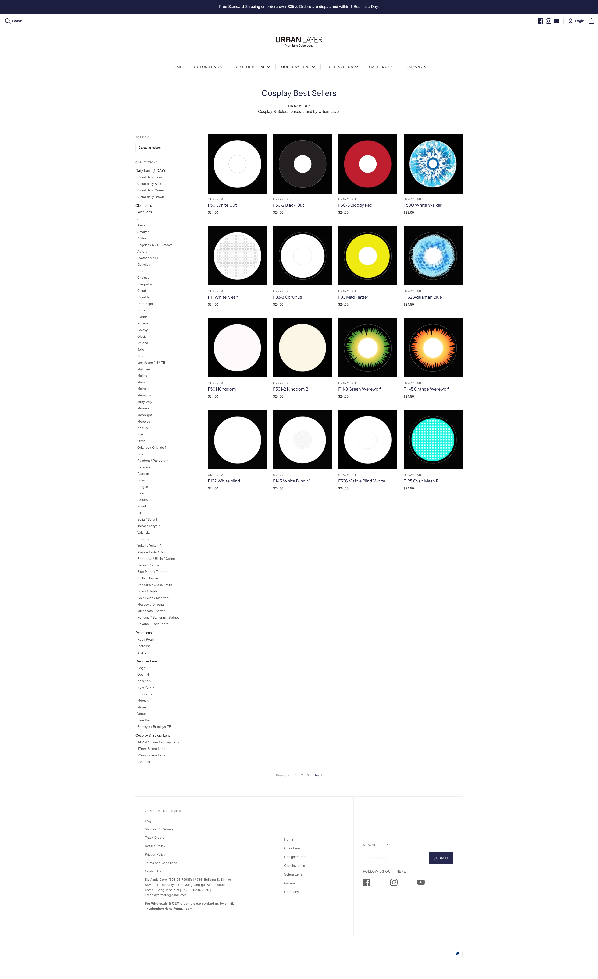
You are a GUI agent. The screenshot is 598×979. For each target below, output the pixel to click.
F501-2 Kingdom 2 (290, 389)
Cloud (141, 290)
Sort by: (142, 137)
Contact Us (153, 871)
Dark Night (145, 304)
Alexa (141, 225)
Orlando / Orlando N (152, 447)
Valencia (143, 532)
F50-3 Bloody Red (355, 205)
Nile (140, 434)
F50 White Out (222, 205)
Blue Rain (144, 720)
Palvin (141, 454)
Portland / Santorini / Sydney (158, 617)
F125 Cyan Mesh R (421, 481)
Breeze (142, 271)
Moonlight (144, 415)
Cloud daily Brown (150, 197)
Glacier (142, 336)
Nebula (142, 428)
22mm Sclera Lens (151, 755)
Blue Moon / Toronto (152, 572)
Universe (143, 539)
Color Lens (206, 67)
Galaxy (142, 330)
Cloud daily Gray (149, 177)
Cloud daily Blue (149, 184)
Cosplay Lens (296, 67)
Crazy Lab (217, 199)
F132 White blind (224, 481)
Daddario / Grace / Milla (154, 585)
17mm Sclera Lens (151, 748)
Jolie (140, 349)
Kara (140, 356)
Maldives (143, 369)
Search (17, 21)
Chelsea (143, 277)
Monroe (143, 408)
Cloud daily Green (150, 190)
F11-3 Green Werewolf (359, 389)
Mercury (143, 700)
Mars (141, 382)
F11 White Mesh (223, 297)
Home (177, 67)
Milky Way (144, 402)
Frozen (142, 323)
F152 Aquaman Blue (423, 297)
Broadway (144, 694)
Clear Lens (143, 206)
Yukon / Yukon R (149, 545)
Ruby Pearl (145, 639)
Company (413, 67)
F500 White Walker (423, 205)
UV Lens (143, 762)
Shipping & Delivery (159, 829)
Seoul (141, 506)
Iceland (142, 343)
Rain (140, 493)
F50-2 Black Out (288, 205)
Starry (141, 652)
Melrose (143, 389)
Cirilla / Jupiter (147, 578)
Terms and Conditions (161, 863)
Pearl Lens (143, 633)
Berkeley (143, 264)
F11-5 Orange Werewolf (426, 389)
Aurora (142, 251)
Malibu (142, 375)
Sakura (142, 500)
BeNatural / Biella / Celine (156, 558)
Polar (141, 480)
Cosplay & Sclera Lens (153, 735)
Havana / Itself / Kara (152, 624)
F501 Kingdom (222, 389)
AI (138, 219)
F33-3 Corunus (287, 297)
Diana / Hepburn (149, 591)
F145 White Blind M (291, 481)
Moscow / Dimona (150, 604)
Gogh (141, 668)
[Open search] (8, 21)
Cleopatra (144, 284)
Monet (142, 707)
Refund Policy (155, 846)
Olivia (141, 441)
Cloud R (143, 297)
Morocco (143, 421)
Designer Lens (250, 67)
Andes (142, 238)
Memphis (144, 395)
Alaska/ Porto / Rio (151, 552)
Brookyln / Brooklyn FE (154, 727)
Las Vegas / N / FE (151, 362)
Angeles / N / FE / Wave (154, 245)
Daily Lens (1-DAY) (150, 171)
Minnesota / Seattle (151, 611)
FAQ (148, 821)
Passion (143, 473)
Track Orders (154, 837)
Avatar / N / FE (148, 258)
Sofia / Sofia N (147, 519)
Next (318, 775)
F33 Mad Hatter (353, 297)
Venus (141, 713)
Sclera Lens (339, 67)
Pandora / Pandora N (153, 460)
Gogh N (143, 674)
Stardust (143, 646)
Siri (139, 513)
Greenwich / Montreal (153, 598)
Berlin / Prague (148, 565)
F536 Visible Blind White (361, 481)
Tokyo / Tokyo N (149, 526)
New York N (146, 687)
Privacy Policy (155, 854)
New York (144, 681)
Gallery (378, 67)
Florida (142, 317)
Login (579, 21)
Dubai (141, 310)
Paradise (143, 467)
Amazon (143, 232)
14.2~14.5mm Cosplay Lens (158, 742)
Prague (142, 487)
